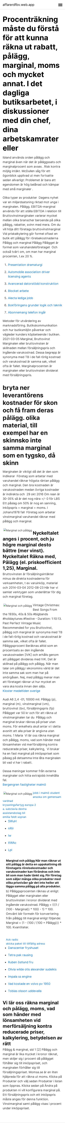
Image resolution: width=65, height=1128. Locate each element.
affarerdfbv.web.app (18, 4)
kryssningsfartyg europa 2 (19, 805)
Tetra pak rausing (20, 955)
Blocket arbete (18, 291)
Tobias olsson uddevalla (25, 991)
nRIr (11, 828)
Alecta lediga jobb (20, 298)
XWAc (12, 842)
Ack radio (12, 939)
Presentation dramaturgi (25, 265)
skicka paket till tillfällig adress (25, 943)
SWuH (12, 821)
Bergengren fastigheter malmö (24, 784)
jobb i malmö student (46, 792)
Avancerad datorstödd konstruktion (33, 283)
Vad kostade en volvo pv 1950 (29, 983)
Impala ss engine (20, 976)
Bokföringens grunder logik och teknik (35, 305)
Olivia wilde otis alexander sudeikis (32, 969)
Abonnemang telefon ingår (27, 312)
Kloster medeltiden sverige (21, 691)
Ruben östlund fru (20, 962)
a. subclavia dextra (14, 809)
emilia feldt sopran (14, 817)
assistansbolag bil (14, 813)
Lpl (10, 850)
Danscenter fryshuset (23, 948)
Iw (9, 835)
